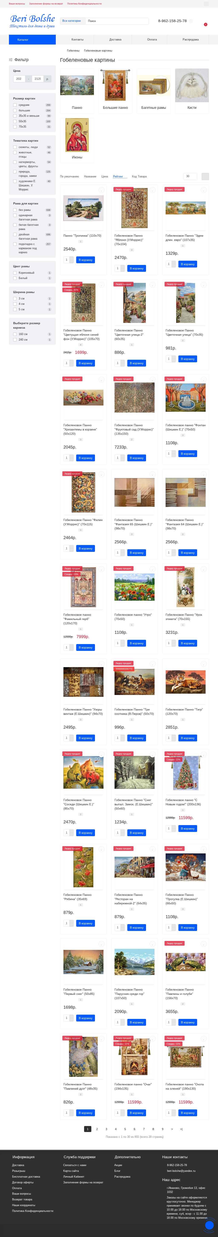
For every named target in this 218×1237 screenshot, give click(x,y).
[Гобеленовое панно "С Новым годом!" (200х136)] (186, 772)
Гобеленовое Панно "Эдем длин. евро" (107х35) (184, 238)
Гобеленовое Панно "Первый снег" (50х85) (79, 991)
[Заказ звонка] (209, 1225)
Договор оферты (22, 1182)
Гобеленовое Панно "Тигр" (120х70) (184, 711)
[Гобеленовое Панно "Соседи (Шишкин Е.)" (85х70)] (83, 772)
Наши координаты (23, 1205)
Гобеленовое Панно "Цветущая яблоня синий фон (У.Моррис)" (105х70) (81, 335)
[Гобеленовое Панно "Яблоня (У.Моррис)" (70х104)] (135, 208)
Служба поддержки (80, 1157)
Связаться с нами (74, 1165)
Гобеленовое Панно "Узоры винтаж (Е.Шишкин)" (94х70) (83, 711)
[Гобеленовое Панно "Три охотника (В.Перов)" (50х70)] (135, 682)
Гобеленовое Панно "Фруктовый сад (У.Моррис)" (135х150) (134, 429)
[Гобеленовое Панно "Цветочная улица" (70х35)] (186, 303)
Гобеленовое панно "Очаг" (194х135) (133, 1086)
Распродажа (191, 39)
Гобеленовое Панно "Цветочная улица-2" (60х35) (129, 335)
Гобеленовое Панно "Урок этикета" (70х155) (184, 617)
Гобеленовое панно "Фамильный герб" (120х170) (77, 619)
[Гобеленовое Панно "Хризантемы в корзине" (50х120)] (83, 398)
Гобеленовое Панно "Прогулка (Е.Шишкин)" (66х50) (182, 899)
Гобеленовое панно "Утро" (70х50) (133, 617)
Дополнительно (128, 1157)
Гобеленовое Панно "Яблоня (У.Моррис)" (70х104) (129, 240)
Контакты (77, 39)
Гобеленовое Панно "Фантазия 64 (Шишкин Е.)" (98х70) (185, 524)
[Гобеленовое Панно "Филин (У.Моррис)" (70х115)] (83, 492)
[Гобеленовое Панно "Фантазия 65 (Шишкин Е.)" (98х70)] (135, 492)
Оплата (152, 39)
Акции (118, 1165)
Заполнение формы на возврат (46, 3)
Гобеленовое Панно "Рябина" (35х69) (77, 897)
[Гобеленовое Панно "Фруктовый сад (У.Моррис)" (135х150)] (135, 398)
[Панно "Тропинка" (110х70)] (83, 208)
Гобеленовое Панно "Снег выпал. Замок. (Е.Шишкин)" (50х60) (134, 804)
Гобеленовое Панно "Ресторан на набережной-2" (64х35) (131, 899)
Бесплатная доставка (26, 1176)
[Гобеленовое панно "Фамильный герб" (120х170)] (83, 587)
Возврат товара (22, 1199)
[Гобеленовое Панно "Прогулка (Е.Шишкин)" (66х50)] (186, 867)
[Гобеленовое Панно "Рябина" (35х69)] (83, 867)
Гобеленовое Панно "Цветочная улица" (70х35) (184, 332)
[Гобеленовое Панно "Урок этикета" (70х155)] (186, 587)
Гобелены (73, 50)
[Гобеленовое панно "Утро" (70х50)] (135, 587)
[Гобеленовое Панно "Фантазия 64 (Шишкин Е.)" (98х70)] (186, 492)
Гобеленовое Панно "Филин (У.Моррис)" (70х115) (83, 522)
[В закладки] (102, 190)
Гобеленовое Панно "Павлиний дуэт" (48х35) (80, 1086)
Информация (23, 1157)
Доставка (115, 39)
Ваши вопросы (17, 3)
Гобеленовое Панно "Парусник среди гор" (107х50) (129, 994)
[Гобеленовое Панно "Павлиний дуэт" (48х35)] (83, 1057)
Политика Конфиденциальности (84, 3)
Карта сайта (71, 1170)
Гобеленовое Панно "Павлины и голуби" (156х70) (180, 994)
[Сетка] (205, 176)
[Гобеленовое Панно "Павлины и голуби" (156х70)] (186, 962)
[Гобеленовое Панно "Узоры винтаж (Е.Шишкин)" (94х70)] (83, 682)
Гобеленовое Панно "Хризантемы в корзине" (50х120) (80, 429)
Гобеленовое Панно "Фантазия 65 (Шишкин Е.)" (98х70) (133, 524)
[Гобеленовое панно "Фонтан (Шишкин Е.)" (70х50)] (186, 398)
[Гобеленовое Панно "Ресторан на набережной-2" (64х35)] (135, 867)
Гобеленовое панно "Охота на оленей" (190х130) (185, 1086)
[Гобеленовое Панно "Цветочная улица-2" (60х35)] (135, 303)
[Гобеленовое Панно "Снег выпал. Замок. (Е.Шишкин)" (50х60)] (135, 772)
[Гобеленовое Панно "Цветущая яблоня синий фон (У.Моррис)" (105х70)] (83, 303)
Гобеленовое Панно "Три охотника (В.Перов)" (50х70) (134, 711)
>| (181, 1129)
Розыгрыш (18, 1170)
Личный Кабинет (73, 1176)
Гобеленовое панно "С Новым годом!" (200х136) (183, 802)
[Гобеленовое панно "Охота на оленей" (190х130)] (186, 1057)
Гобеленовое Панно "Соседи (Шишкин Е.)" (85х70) (78, 804)
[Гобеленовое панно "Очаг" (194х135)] (135, 1057)
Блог (117, 1170)
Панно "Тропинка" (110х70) (82, 235)
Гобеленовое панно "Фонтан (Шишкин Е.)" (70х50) (186, 427)
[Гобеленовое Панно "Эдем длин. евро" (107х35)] (186, 208)
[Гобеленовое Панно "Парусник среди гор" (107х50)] (135, 962)
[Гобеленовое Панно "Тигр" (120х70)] (186, 682)
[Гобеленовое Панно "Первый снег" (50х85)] (83, 962)
